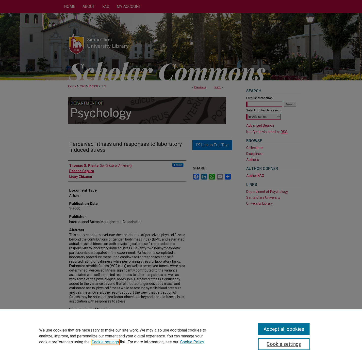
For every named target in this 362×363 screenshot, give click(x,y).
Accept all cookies (283, 329)
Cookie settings (105, 342)
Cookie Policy (192, 342)
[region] (181, 336)
